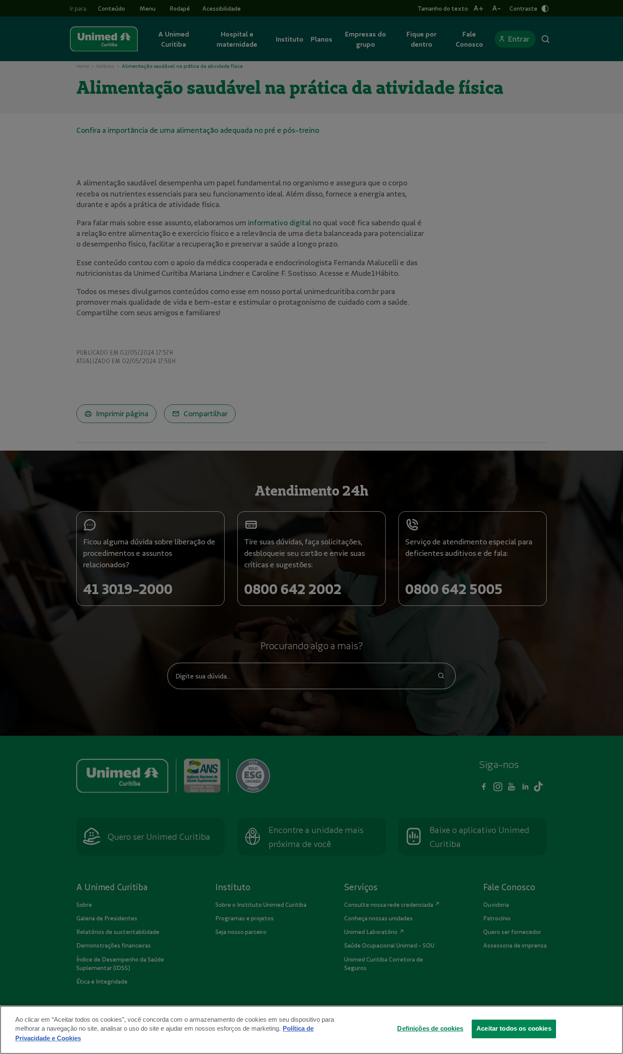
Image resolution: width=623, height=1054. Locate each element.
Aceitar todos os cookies (513, 1028)
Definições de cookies (430, 1028)
